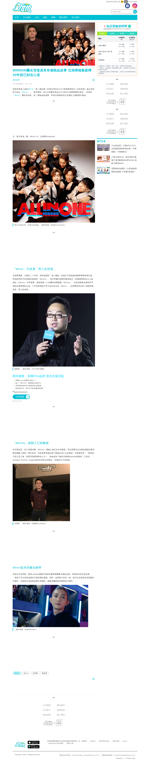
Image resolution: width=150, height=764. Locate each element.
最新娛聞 (16, 80)
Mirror (31, 89)
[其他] (93, 81)
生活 (37, 17)
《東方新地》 (116, 741)
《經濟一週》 (70, 743)
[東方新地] (44, 7)
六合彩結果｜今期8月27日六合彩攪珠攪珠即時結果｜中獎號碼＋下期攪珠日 (124, 149)
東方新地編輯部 (18, 84)
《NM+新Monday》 (104, 741)
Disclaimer (119, 758)
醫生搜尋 (63, 17)
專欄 (53, 17)
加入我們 (75, 17)
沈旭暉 (35, 673)
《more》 (125, 741)
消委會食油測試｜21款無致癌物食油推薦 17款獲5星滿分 (124, 170)
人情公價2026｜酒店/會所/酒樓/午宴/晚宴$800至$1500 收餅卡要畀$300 (124, 160)
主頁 (17, 17)
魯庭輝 (44, 673)
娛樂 (45, 17)
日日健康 (27, 17)
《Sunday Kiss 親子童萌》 (55, 743)
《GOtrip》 (92, 741)
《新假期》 (84, 741)
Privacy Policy (130, 758)
